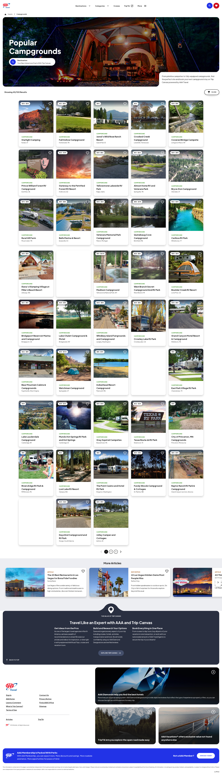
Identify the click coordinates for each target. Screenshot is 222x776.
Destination (22, 60)
